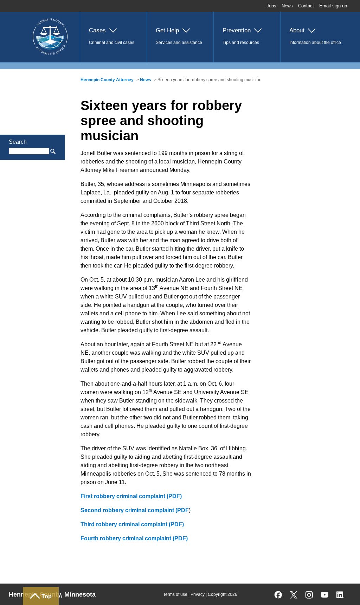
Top (46, 596)
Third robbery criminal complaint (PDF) (132, 524)
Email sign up (333, 5)
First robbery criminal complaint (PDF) (131, 496)
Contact (306, 5)
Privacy (198, 594)
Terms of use (175, 594)
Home (31, 16)
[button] (113, 37)
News (287, 5)
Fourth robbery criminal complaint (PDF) (134, 538)
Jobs (271, 5)
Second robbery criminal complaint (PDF (135, 510)
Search (18, 142)
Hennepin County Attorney (107, 79)
